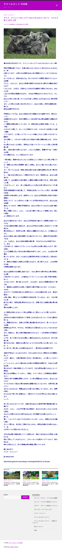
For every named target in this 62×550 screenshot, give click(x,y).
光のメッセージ (38, 526)
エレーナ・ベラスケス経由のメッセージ (45, 501)
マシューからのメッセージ (42, 517)
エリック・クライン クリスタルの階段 (45, 498)
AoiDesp (12, 24)
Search (6, 494)
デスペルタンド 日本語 (16, 4)
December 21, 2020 (22, 24)
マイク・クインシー (9, 15)
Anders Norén (14, 547)
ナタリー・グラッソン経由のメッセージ (45, 505)
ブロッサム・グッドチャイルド (43, 509)
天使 (35, 530)
